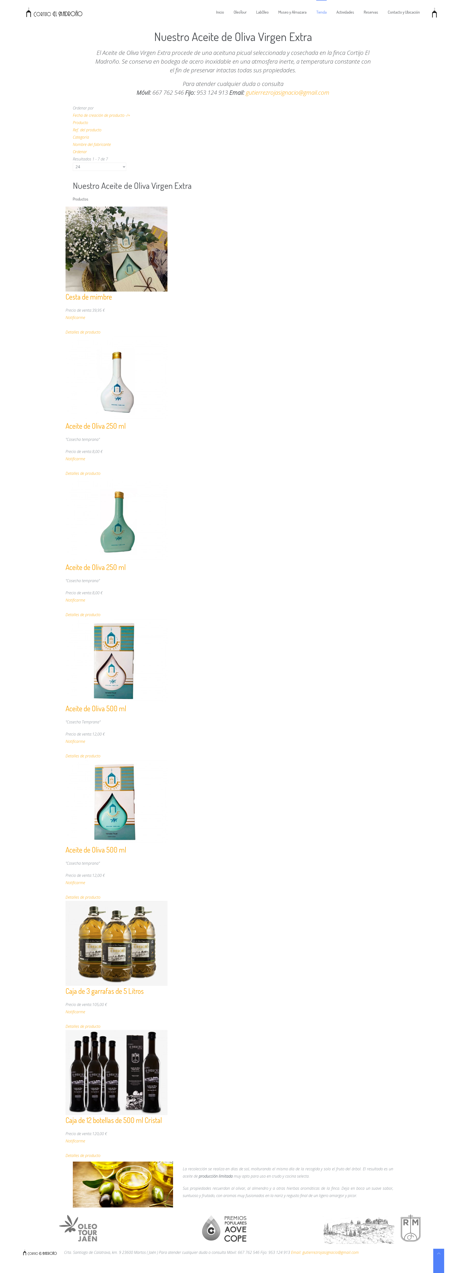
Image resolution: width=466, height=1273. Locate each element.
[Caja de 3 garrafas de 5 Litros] (116, 943)
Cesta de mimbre (89, 296)
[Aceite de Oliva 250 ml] (116, 377)
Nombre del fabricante (92, 144)
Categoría (81, 137)
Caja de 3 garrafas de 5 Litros (105, 991)
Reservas (371, 12)
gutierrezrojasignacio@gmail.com (287, 92)
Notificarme (75, 317)
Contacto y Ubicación (404, 12)
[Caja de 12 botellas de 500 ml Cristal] (116, 1072)
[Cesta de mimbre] (116, 248)
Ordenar (80, 151)
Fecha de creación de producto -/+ (101, 115)
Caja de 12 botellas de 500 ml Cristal (114, 1120)
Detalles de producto (83, 332)
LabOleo (262, 12)
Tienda (321, 12)
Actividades (345, 12)
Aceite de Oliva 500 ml (96, 708)
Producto (80, 122)
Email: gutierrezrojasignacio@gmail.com (325, 1252)
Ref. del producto (87, 130)
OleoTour (240, 12)
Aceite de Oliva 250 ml (96, 425)
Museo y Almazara (292, 12)
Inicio (220, 12)
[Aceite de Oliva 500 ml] (116, 660)
